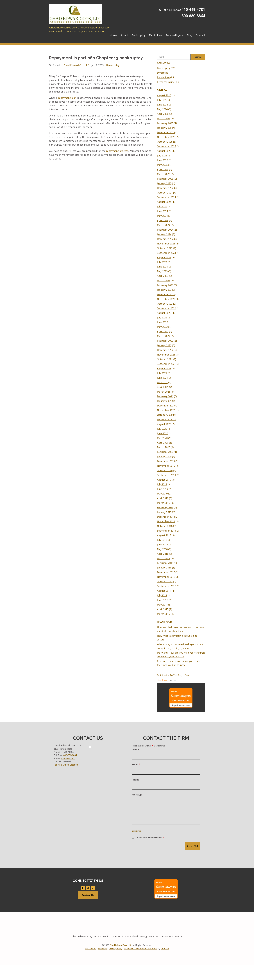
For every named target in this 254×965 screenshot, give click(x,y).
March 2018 (163, 558)
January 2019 (164, 512)
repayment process (117, 150)
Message (137, 794)
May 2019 (162, 493)
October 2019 (165, 470)
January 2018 (164, 567)
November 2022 (166, 299)
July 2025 (162, 155)
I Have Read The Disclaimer (150, 837)
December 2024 (166, 188)
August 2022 (164, 312)
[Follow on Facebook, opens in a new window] (83, 888)
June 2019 (162, 489)
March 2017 (163, 613)
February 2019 (165, 507)
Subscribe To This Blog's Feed (174, 675)
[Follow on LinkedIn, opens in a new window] (93, 888)
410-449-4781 (193, 9)
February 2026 (165, 123)
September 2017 (166, 586)
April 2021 (162, 387)
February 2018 (165, 562)
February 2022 (165, 340)
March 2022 (163, 336)
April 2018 (162, 553)
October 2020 (165, 414)
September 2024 (166, 197)
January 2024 (164, 234)
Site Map (102, 948)
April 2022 (162, 331)
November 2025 (166, 137)
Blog (189, 35)
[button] (251, 945)
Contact (200, 35)
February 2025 (165, 178)
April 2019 (162, 498)
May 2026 (162, 109)
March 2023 (163, 280)
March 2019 (163, 502)
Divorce (161, 72)
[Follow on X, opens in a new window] (88, 888)
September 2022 (166, 308)
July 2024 (162, 206)
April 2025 (162, 169)
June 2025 (162, 160)
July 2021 (162, 373)
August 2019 (164, 479)
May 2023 (162, 271)
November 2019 (166, 465)
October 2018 (165, 526)
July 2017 (162, 595)
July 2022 (162, 317)
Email (136, 764)
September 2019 (166, 475)
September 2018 (166, 530)
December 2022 (166, 294)
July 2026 (162, 100)
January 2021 (164, 400)
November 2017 (166, 576)
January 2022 (164, 345)
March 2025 (163, 174)
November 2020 (166, 410)
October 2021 (165, 359)
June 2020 (162, 433)
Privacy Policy (115, 948)
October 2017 (165, 581)
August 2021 (164, 368)
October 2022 (165, 303)
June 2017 (162, 600)
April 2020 (162, 442)
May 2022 (162, 326)
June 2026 (162, 104)
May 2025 (162, 164)
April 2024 (162, 220)
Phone (135, 779)
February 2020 (165, 451)
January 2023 (164, 289)
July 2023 (162, 262)
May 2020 (162, 438)
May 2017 (162, 604)
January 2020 (164, 456)
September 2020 (166, 419)
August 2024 (164, 201)
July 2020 (162, 428)
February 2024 (165, 229)
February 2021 (165, 396)
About (124, 35)
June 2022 (162, 322)
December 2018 (166, 516)
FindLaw (165, 948)
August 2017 (164, 590)
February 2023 (165, 285)
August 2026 (164, 95)
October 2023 (165, 248)
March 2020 (163, 447)
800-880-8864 (193, 15)
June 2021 (162, 377)
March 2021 (163, 391)
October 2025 (165, 141)
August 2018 (164, 535)
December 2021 (166, 350)
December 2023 (166, 238)
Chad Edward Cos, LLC (76, 65)
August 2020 (164, 424)
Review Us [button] (88, 895)
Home (113, 35)
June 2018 (162, 544)
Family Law (155, 35)
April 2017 (162, 609)
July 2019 (162, 484)
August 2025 (164, 150)
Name (135, 749)
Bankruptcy (138, 35)
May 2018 (162, 549)
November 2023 (166, 243)
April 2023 (162, 275)
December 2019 (166, 461)
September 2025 (166, 146)
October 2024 (165, 192)
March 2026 (163, 118)
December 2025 (166, 132)
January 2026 (164, 127)
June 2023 (162, 266)
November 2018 (166, 521)
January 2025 (164, 183)
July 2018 (162, 539)
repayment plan (67, 97)
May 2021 (162, 382)
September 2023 (166, 252)
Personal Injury (174, 35)
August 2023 (164, 257)
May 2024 (162, 215)
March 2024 (163, 225)
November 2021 (166, 354)
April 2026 (162, 113)
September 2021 (166, 363)
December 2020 (166, 405)
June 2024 (162, 211)
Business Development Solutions (140, 948)
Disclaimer (136, 830)
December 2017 (166, 572)
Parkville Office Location (66, 765)
